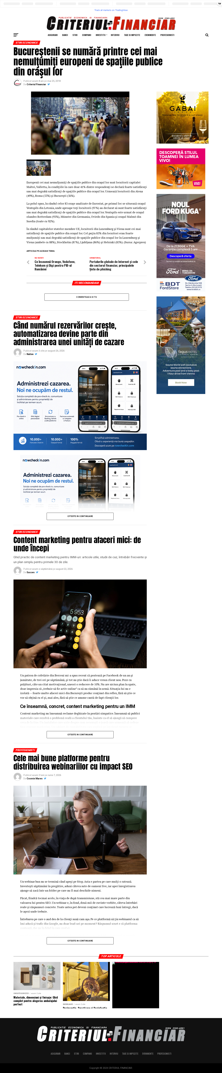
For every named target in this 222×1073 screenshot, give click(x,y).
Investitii (100, 35)
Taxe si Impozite (132, 35)
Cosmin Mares (35, 778)
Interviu (115, 35)
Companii (86, 35)
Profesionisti (167, 35)
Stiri (75, 35)
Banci (65, 35)
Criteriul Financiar (36, 84)
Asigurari (53, 35)
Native (30, 354)
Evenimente (150, 35)
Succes (31, 572)
